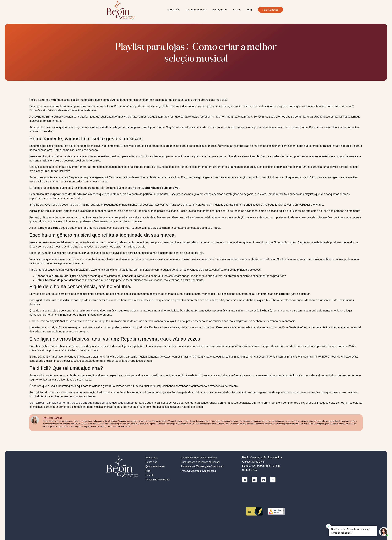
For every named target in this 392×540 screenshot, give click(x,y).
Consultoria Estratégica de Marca (199, 457)
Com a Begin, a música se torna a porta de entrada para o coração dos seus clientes (81, 402)
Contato (149, 475)
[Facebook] (244, 479)
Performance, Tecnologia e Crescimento (202, 466)
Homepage (151, 457)
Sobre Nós (173, 9)
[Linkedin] (263, 479)
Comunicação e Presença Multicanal (200, 462)
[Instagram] (272, 479)
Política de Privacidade (157, 479)
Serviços (218, 9)
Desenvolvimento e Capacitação (198, 471)
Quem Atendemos (196, 9)
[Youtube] (254, 479)
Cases (236, 9)
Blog (249, 9)
